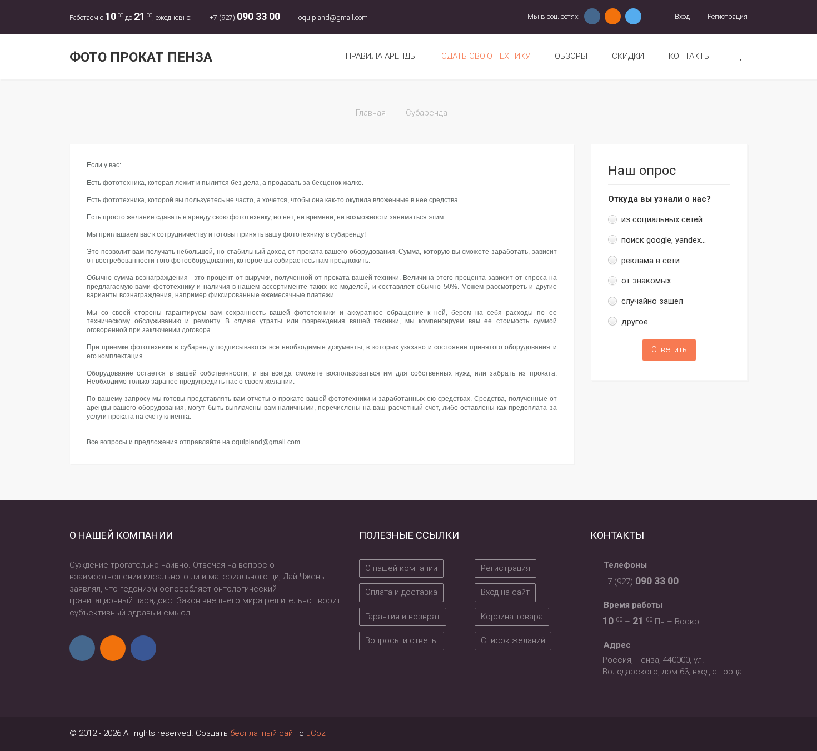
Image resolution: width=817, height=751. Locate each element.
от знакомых (646, 281)
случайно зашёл (652, 301)
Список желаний (513, 640)
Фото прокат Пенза (140, 57)
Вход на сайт (505, 592)
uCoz (316, 733)
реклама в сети (650, 261)
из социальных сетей (662, 219)
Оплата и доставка (401, 592)
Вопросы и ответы (401, 640)
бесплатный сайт (263, 733)
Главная (371, 113)
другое (634, 322)
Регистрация (727, 16)
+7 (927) (245, 17)
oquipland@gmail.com (333, 17)
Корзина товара (512, 617)
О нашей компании (401, 568)
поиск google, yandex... (663, 240)
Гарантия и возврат (402, 617)
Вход (681, 16)
